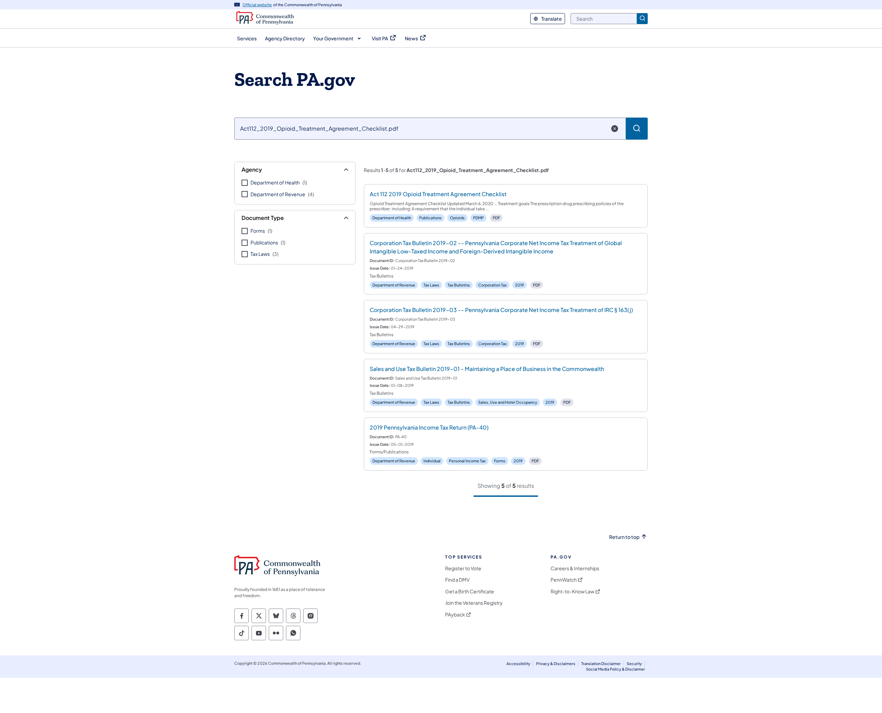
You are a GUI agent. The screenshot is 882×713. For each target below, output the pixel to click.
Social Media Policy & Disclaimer (615, 669)
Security (634, 663)
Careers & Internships (575, 568)
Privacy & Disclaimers (555, 663)
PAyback (455, 614)
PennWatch (564, 580)
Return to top (624, 537)
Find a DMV (457, 580)
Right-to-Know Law (572, 591)
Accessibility (518, 663)
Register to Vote (463, 568)
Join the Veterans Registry (474, 603)
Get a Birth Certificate (469, 591)
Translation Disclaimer (601, 663)
